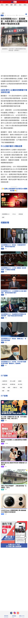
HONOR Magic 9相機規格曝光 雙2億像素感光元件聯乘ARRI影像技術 (13, 511)
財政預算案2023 (5, 214)
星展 (3, 217)
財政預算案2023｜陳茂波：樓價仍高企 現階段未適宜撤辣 (13, 339)
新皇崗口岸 (4, 384)
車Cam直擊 (12, 381)
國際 (2, 489)
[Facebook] (11, 613)
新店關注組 (12, 384)
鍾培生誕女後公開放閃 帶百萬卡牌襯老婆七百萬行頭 (14, 463)
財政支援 (21, 214)
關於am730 (21, 616)
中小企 (14, 214)
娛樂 (2, 443)
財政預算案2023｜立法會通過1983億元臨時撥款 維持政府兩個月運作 (14, 292)
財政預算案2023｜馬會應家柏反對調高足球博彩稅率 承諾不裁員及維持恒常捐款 (13, 315)
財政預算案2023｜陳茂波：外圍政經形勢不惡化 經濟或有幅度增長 (13, 245)
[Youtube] (18, 613)
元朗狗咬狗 (4, 381)
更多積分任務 (21, 603)
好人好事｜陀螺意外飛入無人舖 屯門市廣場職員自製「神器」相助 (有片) (14, 417)
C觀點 (3, 387)
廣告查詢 (6, 616)
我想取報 (14, 616)
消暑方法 (15, 387)
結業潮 (19, 381)
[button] (2, 1)
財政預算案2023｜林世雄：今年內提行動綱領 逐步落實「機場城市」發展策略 (13, 362)
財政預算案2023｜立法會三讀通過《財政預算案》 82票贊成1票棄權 (13, 268)
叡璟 (9, 387)
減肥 (3, 390)
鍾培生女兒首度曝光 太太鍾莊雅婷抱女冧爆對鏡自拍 (14, 440)
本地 (2, 15)
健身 (21, 387)
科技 (2, 514)
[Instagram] (14, 613)
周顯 (8, 390)
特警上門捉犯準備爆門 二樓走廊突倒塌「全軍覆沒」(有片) (14, 486)
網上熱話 (20, 384)
